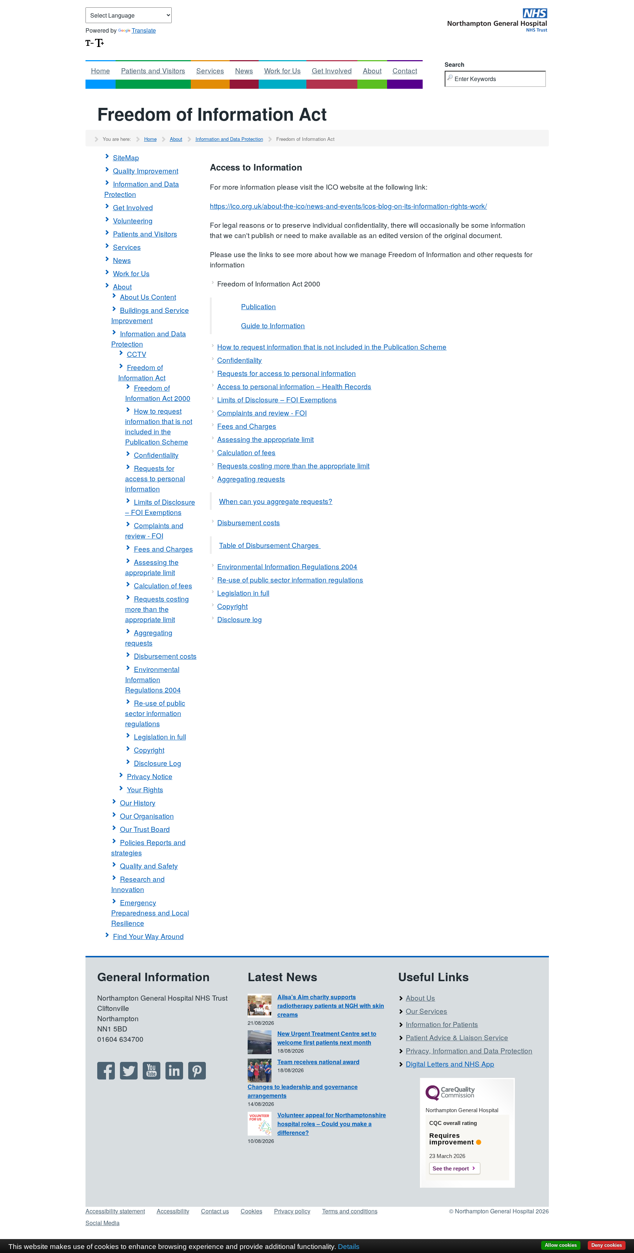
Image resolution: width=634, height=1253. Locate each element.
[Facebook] (106, 1077)
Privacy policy (292, 1211)
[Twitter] (129, 1077)
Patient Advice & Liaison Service (457, 1037)
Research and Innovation (138, 884)
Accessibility (173, 1211)
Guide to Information (273, 325)
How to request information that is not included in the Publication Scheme (158, 426)
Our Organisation (147, 816)
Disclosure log (239, 619)
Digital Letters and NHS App (450, 1063)
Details (349, 1246)
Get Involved (332, 70)
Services (210, 70)
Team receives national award (318, 1061)
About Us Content (148, 297)
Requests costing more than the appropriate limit (157, 608)
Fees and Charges (163, 549)
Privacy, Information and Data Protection (469, 1050)
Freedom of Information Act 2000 (157, 393)
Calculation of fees (163, 585)
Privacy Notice (149, 776)
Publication (258, 306)
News (244, 70)
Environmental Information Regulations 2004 (153, 679)
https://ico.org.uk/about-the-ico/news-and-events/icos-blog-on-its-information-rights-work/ (348, 206)
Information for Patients (442, 1024)
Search (454, 64)
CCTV (136, 354)
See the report (451, 1168)
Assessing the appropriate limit (152, 567)
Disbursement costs (165, 656)
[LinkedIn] (174, 1077)
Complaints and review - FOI (154, 530)
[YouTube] (151, 1077)
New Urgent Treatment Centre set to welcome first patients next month (326, 1037)
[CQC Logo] (450, 1099)
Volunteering (133, 220)
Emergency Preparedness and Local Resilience (150, 912)
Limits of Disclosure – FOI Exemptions (160, 507)
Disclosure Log (157, 763)
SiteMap (126, 157)
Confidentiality (156, 455)
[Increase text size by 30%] (99, 42)
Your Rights (145, 789)
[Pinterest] (197, 1077)
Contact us (215, 1211)
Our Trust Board (145, 829)
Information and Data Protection (229, 138)
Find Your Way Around (148, 936)
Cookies (251, 1211)
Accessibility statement (115, 1211)
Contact (405, 70)
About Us (420, 997)
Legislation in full (160, 736)
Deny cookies (606, 1245)
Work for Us (282, 70)
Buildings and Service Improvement (150, 315)
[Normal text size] (89, 42)
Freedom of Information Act (141, 372)
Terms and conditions (350, 1211)
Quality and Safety (149, 865)
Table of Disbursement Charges (270, 545)
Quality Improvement (145, 170)
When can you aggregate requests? (275, 501)
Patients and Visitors (153, 70)
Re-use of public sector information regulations (155, 713)
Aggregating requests (148, 637)
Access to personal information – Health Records (294, 386)
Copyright (149, 750)
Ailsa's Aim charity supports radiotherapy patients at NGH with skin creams (330, 1006)
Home (100, 70)
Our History (138, 802)
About (372, 70)
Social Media (102, 1223)
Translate (144, 30)
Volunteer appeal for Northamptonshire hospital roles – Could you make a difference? (331, 1124)
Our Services (426, 1011)
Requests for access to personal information (155, 478)
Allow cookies (561, 1245)
